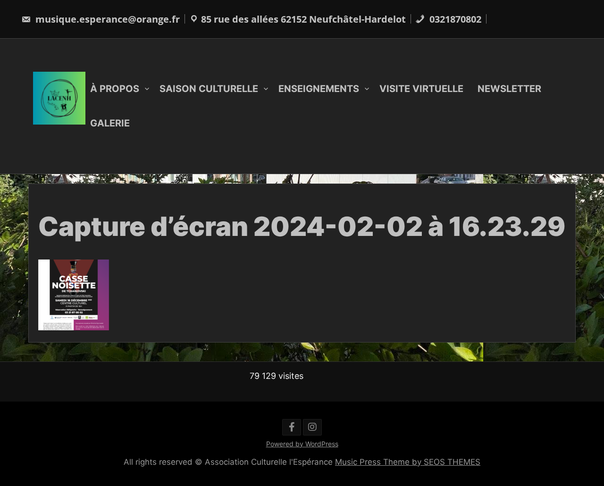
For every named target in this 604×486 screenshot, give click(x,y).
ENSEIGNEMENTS (318, 88)
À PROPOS (114, 88)
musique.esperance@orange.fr (106, 19)
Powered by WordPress (302, 444)
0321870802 (454, 19)
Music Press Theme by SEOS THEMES (407, 462)
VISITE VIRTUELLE (421, 88)
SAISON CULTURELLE (208, 88)
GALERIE (110, 123)
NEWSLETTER (509, 88)
